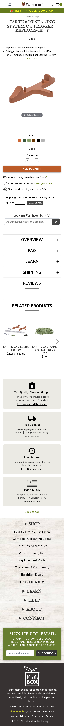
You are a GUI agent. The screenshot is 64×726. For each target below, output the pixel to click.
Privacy (35, 716)
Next (57, 341)
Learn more (32, 58)
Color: (32, 135)
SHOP (34, 524)
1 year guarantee (42, 183)
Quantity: (32, 155)
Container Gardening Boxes (32, 539)
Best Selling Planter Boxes (32, 531)
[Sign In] (10, 4)
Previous (4, 341)
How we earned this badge (32, 403)
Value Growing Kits (32, 553)
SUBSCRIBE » (47, 653)
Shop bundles (32, 436)
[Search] (51, 5)
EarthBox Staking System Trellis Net (45, 349)
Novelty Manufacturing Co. (36, 721)
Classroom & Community (32, 567)
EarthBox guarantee (32, 469)
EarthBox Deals (32, 574)
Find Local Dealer (32, 581)
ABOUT (34, 609)
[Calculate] (35, 203)
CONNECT (34, 618)
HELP (34, 600)
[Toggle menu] (4, 4)
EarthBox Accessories (32, 546)
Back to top (32, 511)
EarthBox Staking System (16, 348)
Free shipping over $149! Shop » (34, 10)
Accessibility (18, 716)
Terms (49, 716)
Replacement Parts (32, 560)
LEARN (34, 591)
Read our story (32, 501)
